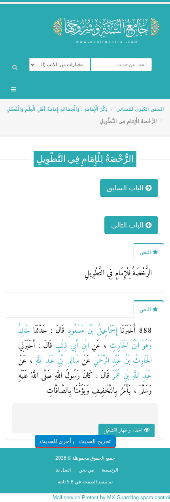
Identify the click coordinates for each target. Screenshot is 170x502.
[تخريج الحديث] (104, 425)
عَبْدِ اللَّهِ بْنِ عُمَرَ (131, 376)
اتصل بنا (63, 469)
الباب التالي (128, 225)
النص (146, 252)
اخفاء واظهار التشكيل (124, 430)
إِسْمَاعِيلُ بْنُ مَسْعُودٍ (90, 331)
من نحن (86, 469)
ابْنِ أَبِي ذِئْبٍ (70, 346)
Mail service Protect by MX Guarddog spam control (111, 497)
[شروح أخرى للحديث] (73, 425)
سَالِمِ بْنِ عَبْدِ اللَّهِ (55, 361)
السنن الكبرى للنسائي (140, 109)
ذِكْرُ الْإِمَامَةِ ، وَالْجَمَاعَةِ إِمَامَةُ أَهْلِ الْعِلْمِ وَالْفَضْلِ (57, 109)
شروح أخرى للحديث (63, 441)
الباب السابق (126, 188)
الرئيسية (110, 469)
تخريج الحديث (95, 441)
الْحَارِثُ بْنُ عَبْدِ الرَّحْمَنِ (121, 361)
